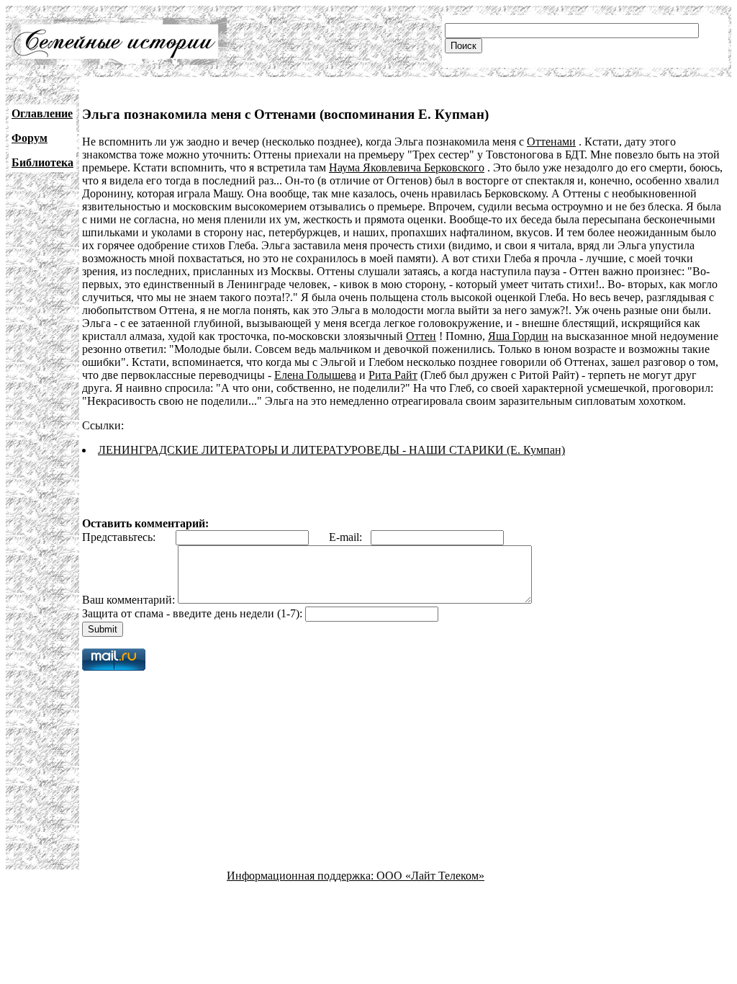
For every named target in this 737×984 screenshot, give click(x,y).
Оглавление (42, 113)
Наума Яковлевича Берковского (406, 167)
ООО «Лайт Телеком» (430, 875)
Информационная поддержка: (301, 875)
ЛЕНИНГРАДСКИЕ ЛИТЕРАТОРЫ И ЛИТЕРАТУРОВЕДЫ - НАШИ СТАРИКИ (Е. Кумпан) (331, 450)
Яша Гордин (518, 336)
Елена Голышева (315, 375)
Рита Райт (392, 375)
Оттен (421, 336)
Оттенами (551, 141)
